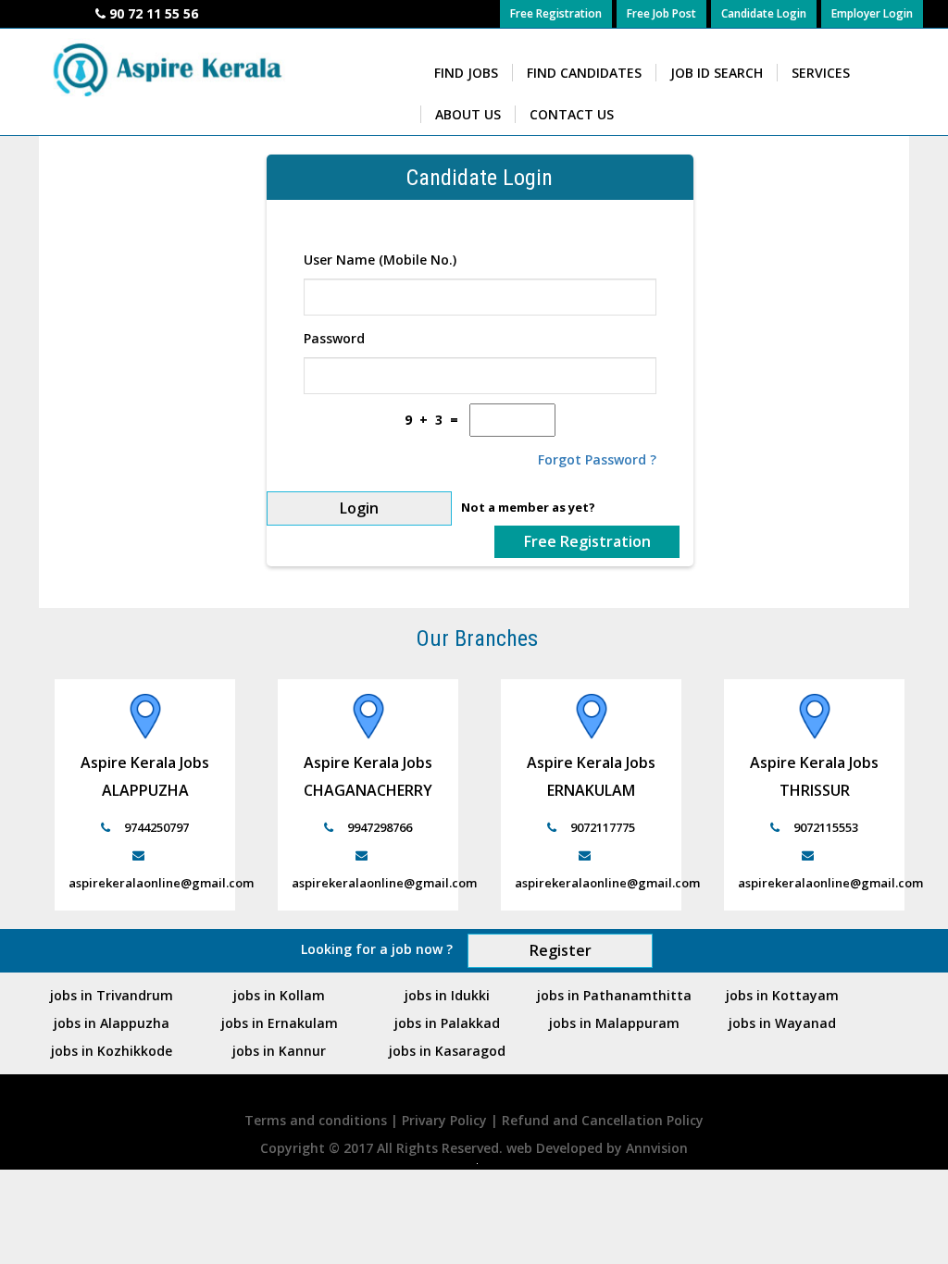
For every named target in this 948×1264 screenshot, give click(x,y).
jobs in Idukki (447, 995)
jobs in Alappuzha (111, 1023)
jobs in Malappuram (614, 1023)
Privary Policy (446, 1120)
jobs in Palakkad (447, 1023)
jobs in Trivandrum (111, 995)
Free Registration (556, 13)
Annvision (657, 1148)
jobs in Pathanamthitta (614, 995)
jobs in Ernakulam (279, 1023)
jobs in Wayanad (782, 1023)
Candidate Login (763, 13)
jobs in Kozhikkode (111, 1051)
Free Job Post (661, 13)
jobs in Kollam (279, 995)
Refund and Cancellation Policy (603, 1120)
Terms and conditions (317, 1120)
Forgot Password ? (597, 459)
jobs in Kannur (279, 1051)
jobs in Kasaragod (447, 1051)
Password (334, 338)
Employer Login (872, 13)
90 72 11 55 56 (153, 13)
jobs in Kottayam (782, 995)
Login (359, 508)
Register (561, 950)
